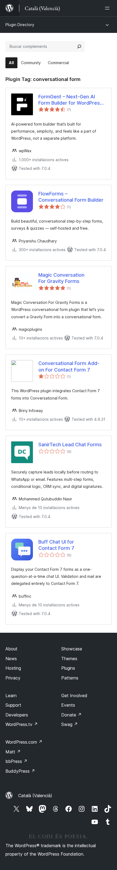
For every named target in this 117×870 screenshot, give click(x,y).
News (11, 658)
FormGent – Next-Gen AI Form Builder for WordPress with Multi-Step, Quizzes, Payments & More (70, 100)
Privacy (12, 678)
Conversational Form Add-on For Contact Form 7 (68, 366)
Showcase (71, 648)
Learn (11, 695)
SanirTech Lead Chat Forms (70, 444)
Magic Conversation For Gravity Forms (61, 278)
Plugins (68, 668)
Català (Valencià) (35, 795)
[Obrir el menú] (108, 8)
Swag (69, 724)
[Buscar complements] (79, 46)
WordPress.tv (21, 724)
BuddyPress (20, 771)
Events (68, 705)
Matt (13, 751)
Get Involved (74, 695)
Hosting (13, 668)
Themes (69, 658)
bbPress (16, 761)
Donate (71, 715)
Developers (16, 715)
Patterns (69, 678)
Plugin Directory (19, 24)
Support (13, 705)
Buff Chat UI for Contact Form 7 (56, 545)
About (11, 648)
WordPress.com (23, 742)
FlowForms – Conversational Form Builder (70, 197)
